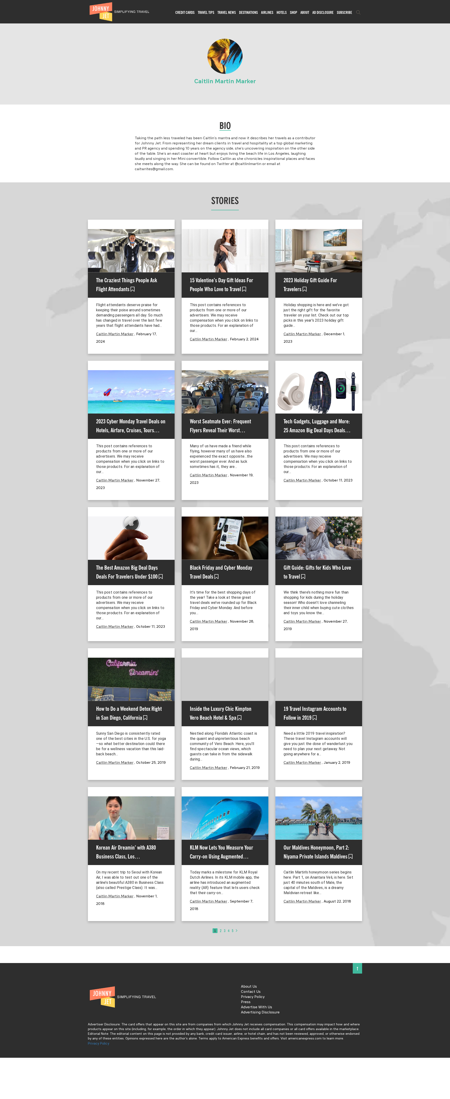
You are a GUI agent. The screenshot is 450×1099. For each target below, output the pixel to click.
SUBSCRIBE (344, 12)
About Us (249, 987)
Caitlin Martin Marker (114, 334)
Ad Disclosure (323, 12)
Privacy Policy (253, 997)
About (304, 12)
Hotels (282, 12)
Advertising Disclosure (260, 1012)
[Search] (358, 12)
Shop (293, 12)
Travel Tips (206, 12)
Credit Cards (185, 12)
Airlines (267, 12)
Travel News (227, 12)
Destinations (248, 12)
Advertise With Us (256, 1007)
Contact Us (251, 992)
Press (246, 1002)
